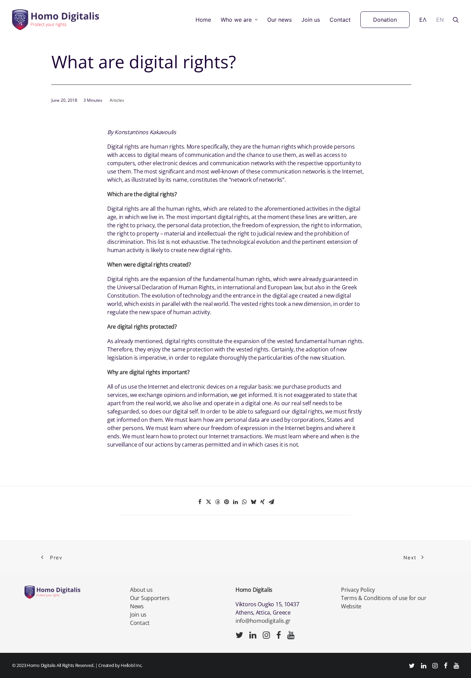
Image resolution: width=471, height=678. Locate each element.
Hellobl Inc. (131, 665)
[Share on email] (271, 502)
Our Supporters (150, 598)
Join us (310, 19)
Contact (340, 19)
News (137, 606)
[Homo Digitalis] (55, 19)
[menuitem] (203, 19)
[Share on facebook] (200, 502)
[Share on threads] (217, 502)
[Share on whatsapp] (244, 502)
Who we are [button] (236, 19)
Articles (117, 100)
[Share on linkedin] (235, 502)
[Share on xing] (262, 502)
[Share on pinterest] (226, 502)
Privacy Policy (358, 590)
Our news (279, 19)
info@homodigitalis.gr (263, 621)
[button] (456, 19)
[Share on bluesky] (253, 502)
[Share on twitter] (208, 502)
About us (141, 590)
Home (203, 19)
